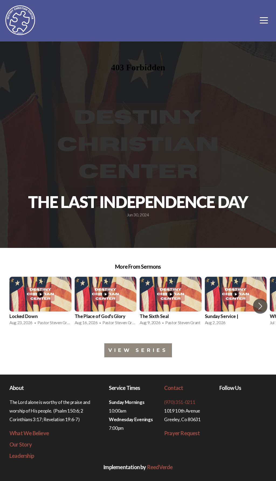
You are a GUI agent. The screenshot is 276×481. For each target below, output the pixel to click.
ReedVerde (160, 467)
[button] (260, 306)
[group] (40, 302)
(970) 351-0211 (179, 402)
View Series (138, 350)
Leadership (21, 455)
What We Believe (29, 433)
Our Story (20, 444)
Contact (173, 388)
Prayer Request (182, 433)
